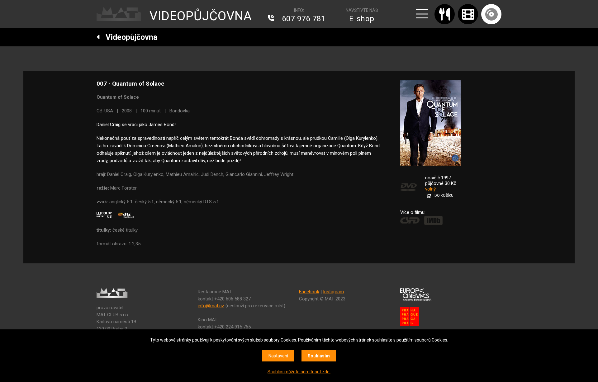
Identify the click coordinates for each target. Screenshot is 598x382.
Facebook (309, 292)
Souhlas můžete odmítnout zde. (299, 371)
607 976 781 (303, 18)
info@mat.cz (211, 306)
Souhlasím (319, 355)
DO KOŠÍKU (443, 195)
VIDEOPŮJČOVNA (201, 16)
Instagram (333, 292)
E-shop (361, 18)
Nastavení (278, 355)
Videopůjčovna (128, 37)
